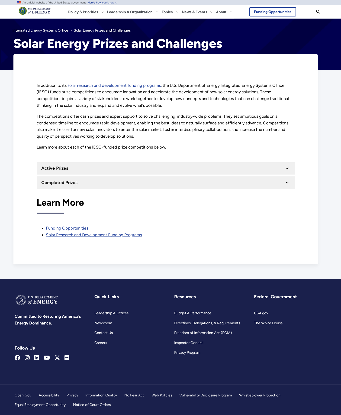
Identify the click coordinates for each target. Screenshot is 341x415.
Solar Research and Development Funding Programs (94, 234)
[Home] (34, 13)
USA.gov (261, 313)
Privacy (72, 395)
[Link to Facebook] (17, 358)
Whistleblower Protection (259, 395)
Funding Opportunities (272, 12)
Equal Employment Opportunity (40, 404)
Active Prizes (54, 168)
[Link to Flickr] (66, 358)
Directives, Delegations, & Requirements (207, 323)
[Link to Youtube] (47, 358)
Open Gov (23, 395)
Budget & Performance (192, 313)
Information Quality (101, 395)
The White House (268, 323)
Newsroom (103, 323)
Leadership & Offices (111, 313)
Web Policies (161, 395)
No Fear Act (134, 395)
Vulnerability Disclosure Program (205, 395)
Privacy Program (187, 352)
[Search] (318, 11)
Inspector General (188, 342)
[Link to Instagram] (27, 358)
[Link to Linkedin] (36, 358)
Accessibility (49, 395)
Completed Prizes (59, 182)
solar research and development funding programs (114, 85)
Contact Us (103, 333)
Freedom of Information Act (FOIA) (203, 333)
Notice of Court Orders (92, 404)
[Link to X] (57, 358)
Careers (100, 342)
